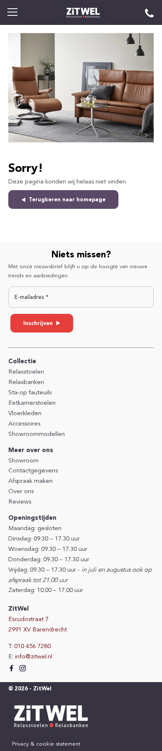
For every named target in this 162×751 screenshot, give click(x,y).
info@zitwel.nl (33, 657)
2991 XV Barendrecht (37, 630)
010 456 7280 (32, 646)
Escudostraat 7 (28, 619)
